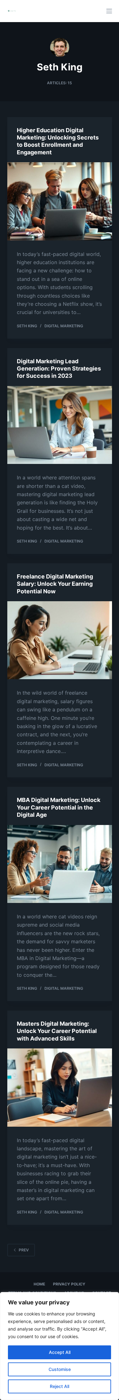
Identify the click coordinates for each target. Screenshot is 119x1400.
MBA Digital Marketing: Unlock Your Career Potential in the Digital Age (58, 807)
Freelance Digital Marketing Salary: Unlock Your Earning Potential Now (55, 584)
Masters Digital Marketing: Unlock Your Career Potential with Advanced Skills (57, 1031)
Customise (60, 1369)
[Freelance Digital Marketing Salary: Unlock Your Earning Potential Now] (59, 640)
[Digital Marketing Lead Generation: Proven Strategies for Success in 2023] (59, 425)
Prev (24, 1250)
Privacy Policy (69, 1284)
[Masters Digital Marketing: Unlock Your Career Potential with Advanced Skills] (59, 1087)
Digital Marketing (63, 325)
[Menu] (109, 11)
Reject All (59, 1386)
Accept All (59, 1352)
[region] (59, 1346)
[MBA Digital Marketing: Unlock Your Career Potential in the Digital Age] (59, 864)
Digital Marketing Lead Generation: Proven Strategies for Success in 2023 (59, 368)
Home (39, 1284)
